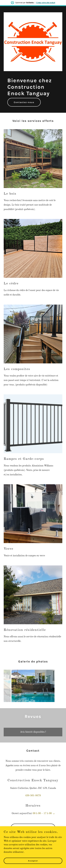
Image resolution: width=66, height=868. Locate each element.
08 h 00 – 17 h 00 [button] (42, 813)
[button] (53, 814)
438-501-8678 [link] (33, 795)
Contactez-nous (24, 102)
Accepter (33, 861)
